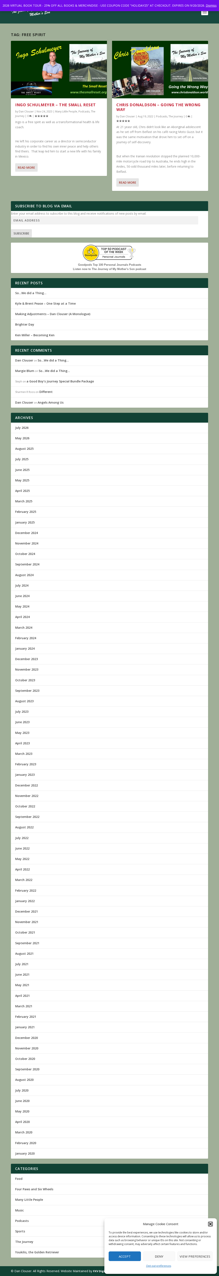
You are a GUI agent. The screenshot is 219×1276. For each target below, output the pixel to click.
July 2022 (21, 838)
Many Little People (66, 111)
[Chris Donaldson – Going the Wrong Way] (160, 69)
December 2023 (26, 659)
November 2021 (26, 922)
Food (18, 1179)
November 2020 (26, 1048)
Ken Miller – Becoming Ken (35, 335)
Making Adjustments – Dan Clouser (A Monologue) (52, 314)
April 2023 (22, 743)
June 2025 (22, 470)
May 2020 (22, 1111)
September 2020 (27, 1069)
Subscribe (21, 233)
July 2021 (21, 964)
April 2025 (22, 491)
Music (19, 1210)
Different (46, 392)
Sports (20, 1231)
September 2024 (27, 564)
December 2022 (26, 785)
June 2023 (22, 722)
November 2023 (26, 669)
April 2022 (22, 869)
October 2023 (25, 680)
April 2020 (22, 1122)
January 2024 (25, 648)
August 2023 (24, 701)
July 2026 (21, 428)
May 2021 (22, 985)
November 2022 (26, 796)
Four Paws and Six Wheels (34, 1189)
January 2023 (25, 775)
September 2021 (27, 943)
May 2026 (22, 438)
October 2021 (25, 932)
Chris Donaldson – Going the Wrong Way (158, 107)
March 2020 (23, 1132)
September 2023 (27, 691)
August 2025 (24, 449)
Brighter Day (24, 324)
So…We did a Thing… (30, 293)
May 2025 (22, 480)
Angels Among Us (51, 402)
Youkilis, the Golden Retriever (37, 1252)
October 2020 (25, 1059)
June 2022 (22, 848)
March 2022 (23, 880)
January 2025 (25, 522)
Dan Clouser (26, 111)
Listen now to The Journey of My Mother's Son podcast (109, 269)
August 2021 (24, 953)
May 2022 (22, 859)
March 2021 (23, 1006)
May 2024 (22, 606)
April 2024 (22, 617)
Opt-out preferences (158, 1266)
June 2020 (22, 1101)
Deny (159, 1256)
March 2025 (23, 501)
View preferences (195, 1256)
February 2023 (25, 764)
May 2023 (22, 733)
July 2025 (21, 459)
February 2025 (25, 512)
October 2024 (25, 554)
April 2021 (22, 996)
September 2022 (27, 817)
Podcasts (84, 111)
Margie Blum (24, 371)
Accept (125, 1256)
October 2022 (25, 806)
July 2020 (21, 1090)
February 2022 (25, 890)
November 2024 (26, 543)
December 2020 (26, 1038)
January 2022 (25, 901)
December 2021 (26, 911)
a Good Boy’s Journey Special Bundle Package (60, 381)
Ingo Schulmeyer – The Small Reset (55, 104)
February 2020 (25, 1143)
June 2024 (22, 596)
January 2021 (25, 1027)
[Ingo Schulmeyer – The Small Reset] (59, 69)
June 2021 (22, 974)
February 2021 (25, 1017)
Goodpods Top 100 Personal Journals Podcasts (109, 264)
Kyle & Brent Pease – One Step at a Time (45, 303)
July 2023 (21, 712)
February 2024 (25, 638)
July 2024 (21, 585)
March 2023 (23, 754)
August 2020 (24, 1080)
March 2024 (23, 627)
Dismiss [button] (211, 5)
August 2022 (24, 827)
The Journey (176, 116)
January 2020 (25, 1153)
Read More (26, 167)
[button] (210, 1224)
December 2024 (26, 533)
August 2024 (24, 575)
